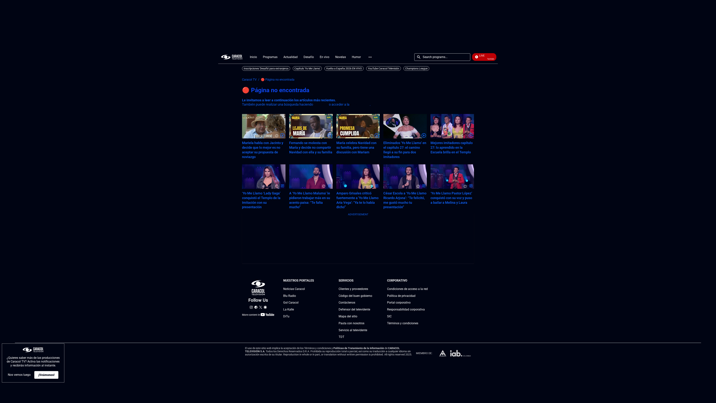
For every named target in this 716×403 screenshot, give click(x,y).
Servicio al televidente (353, 330)
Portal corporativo (399, 302)
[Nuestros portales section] (315, 281)
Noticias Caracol (294, 289)
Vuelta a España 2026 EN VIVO (344, 68)
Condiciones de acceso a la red (407, 289)
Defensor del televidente (354, 309)
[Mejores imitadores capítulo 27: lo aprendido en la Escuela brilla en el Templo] (452, 126)
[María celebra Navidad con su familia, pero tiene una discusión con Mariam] (358, 126)
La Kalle (288, 309)
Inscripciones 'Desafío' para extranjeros (266, 68)
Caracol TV (249, 79)
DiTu (286, 316)
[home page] (232, 57)
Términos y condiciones (402, 323)
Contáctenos (347, 302)
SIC (389, 316)
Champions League (416, 68)
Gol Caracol (291, 302)
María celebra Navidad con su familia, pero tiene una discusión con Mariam (356, 147)
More (370, 57)
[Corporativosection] (426, 281)
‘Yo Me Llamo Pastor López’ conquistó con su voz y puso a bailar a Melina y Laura (451, 197)
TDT (341, 337)
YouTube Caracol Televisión (383, 68)
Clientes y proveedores (353, 289)
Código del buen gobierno (355, 296)
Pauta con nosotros (351, 323)
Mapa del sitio (348, 316)
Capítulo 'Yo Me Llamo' (307, 68)
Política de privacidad (401, 296)
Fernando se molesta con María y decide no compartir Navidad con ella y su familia (310, 147)
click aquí (321, 104)
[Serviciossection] (371, 281)
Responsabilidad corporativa (406, 309)
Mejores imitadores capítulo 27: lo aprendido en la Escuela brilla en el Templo (452, 147)
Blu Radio (289, 296)
